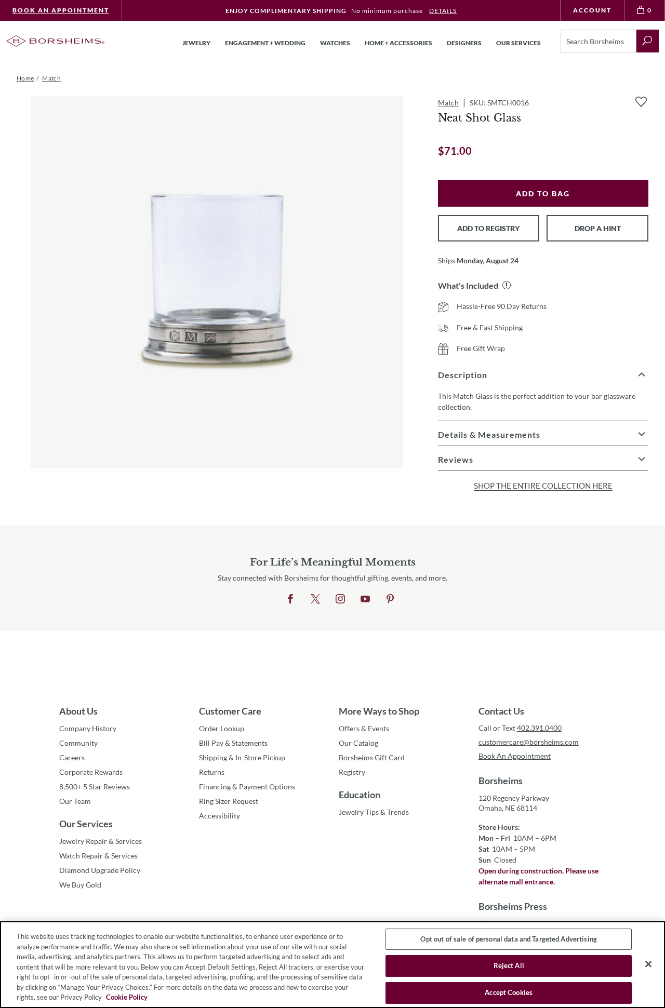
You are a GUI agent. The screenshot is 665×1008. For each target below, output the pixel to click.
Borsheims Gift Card (372, 757)
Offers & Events (364, 728)
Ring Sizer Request (228, 801)
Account (592, 10)
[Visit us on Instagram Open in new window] (340, 599)
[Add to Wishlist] (641, 102)
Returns (211, 772)
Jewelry (196, 43)
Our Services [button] (518, 43)
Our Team (75, 801)
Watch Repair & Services (98, 855)
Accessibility (219, 815)
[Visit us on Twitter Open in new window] (315, 599)
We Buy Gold (80, 884)
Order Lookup (221, 728)
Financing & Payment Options (247, 786)
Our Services (86, 823)
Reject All (509, 965)
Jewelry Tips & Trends (374, 812)
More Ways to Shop (379, 711)
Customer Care (230, 711)
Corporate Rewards (91, 772)
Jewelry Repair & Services (100, 841)
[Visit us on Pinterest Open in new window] (390, 599)
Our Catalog (358, 742)
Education (359, 794)
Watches (335, 43)
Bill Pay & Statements (233, 742)
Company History (87, 728)
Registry (352, 772)
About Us (78, 711)
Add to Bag (543, 193)
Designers (464, 43)
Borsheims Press (512, 906)
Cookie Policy (127, 997)
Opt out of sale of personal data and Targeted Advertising (508, 939)
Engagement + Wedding (265, 43)
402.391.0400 (539, 727)
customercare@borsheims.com (528, 741)
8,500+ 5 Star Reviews (94, 786)
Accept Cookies (509, 992)
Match (448, 102)
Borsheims (500, 780)
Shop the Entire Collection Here (543, 485)
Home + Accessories (398, 43)
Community (78, 742)
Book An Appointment (60, 10)
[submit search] (647, 41)
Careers (72, 757)
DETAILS (443, 11)
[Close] (648, 963)
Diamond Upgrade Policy (99, 870)
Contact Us (501, 711)
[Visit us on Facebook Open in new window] (290, 599)
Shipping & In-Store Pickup (242, 757)
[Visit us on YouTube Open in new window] (365, 599)
